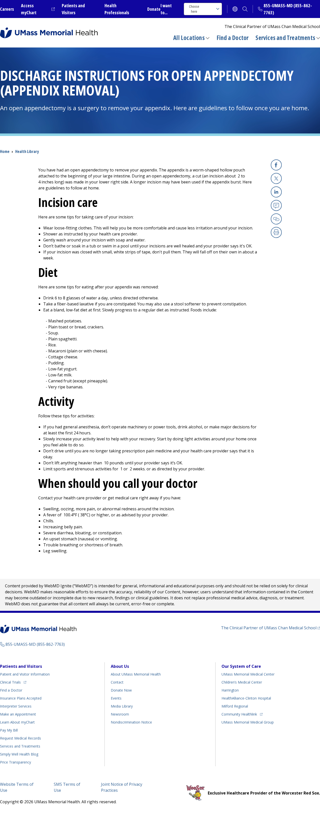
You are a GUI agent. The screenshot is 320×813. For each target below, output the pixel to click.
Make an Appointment (18, 714)
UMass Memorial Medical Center (248, 674)
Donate (153, 9)
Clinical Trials (13, 682)
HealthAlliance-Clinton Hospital (246, 698)
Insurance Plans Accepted (21, 698)
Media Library (122, 706)
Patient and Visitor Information (25, 674)
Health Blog (19, 754)
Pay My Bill (9, 730)
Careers (7, 9)
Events (116, 698)
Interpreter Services (16, 706)
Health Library (27, 151)
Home (5, 151)
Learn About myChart (17, 722)
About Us (120, 666)
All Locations (189, 37)
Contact (117, 682)
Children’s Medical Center (242, 682)
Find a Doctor (232, 37)
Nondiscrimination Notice (131, 722)
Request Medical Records (20, 738)
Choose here (194, 9)
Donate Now (121, 690)
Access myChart (38, 8)
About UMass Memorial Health (136, 674)
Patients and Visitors (21, 666)
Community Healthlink (239, 714)
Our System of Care (241, 666)
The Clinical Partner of (270, 628)
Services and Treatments (285, 37)
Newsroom (120, 714)
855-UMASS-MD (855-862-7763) (35, 644)
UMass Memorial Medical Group (248, 722)
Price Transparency (15, 762)
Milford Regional (235, 706)
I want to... (166, 8)
